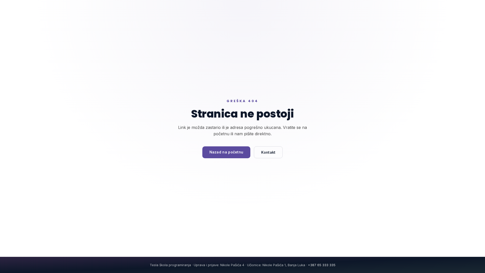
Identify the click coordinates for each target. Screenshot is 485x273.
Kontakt (268, 152)
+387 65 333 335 (321, 265)
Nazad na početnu (226, 152)
